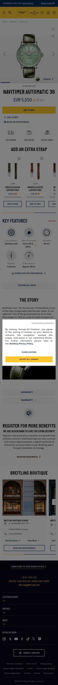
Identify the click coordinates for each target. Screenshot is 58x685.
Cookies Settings (29, 352)
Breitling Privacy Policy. (21, 344)
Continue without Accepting (43, 323)
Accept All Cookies (29, 359)
